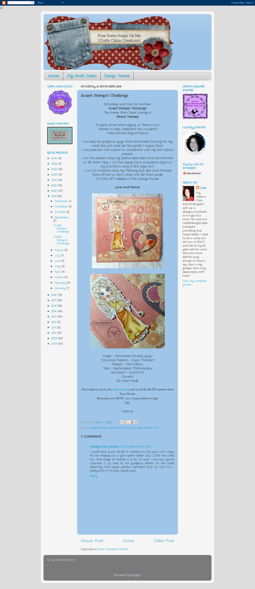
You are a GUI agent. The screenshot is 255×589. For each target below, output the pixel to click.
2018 (54, 295)
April (58, 272)
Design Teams (117, 76)
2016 (54, 306)
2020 (54, 191)
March (59, 277)
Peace (104, 428)
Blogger (136, 575)
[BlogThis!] (125, 422)
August (59, 250)
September (62, 217)
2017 (54, 300)
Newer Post (92, 541)
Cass (203, 188)
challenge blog (121, 389)
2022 (54, 180)
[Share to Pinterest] (136, 422)
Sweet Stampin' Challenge (61, 228)
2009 (54, 338)
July (57, 255)
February (61, 283)
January (60, 288)
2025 (54, 164)
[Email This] (122, 422)
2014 (54, 317)
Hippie (94, 428)
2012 (54, 322)
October (60, 212)
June (58, 261)
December (62, 201)
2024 (54, 169)
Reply (93, 476)
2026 (54, 158)
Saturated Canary (121, 428)
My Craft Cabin (82, 76)
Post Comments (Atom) (113, 549)
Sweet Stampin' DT (146, 428)
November (62, 206)
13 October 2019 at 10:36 (135, 446)
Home (53, 76)
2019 (54, 196)
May (58, 266)
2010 (54, 333)
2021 (54, 185)
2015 (54, 311)
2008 (54, 344)
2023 (54, 174)
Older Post (164, 541)
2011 (54, 327)
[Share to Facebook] (132, 422)
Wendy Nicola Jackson (104, 446)
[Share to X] (129, 422)
